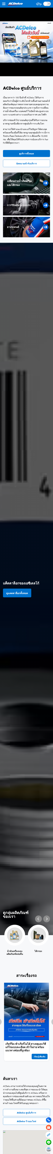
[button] (40, 1056)
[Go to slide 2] (24, 73)
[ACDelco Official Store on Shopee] (26, 42)
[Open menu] (3, 4)
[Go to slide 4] (29, 73)
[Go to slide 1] (21, 73)
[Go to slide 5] (31, 73)
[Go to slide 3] (26, 73)
